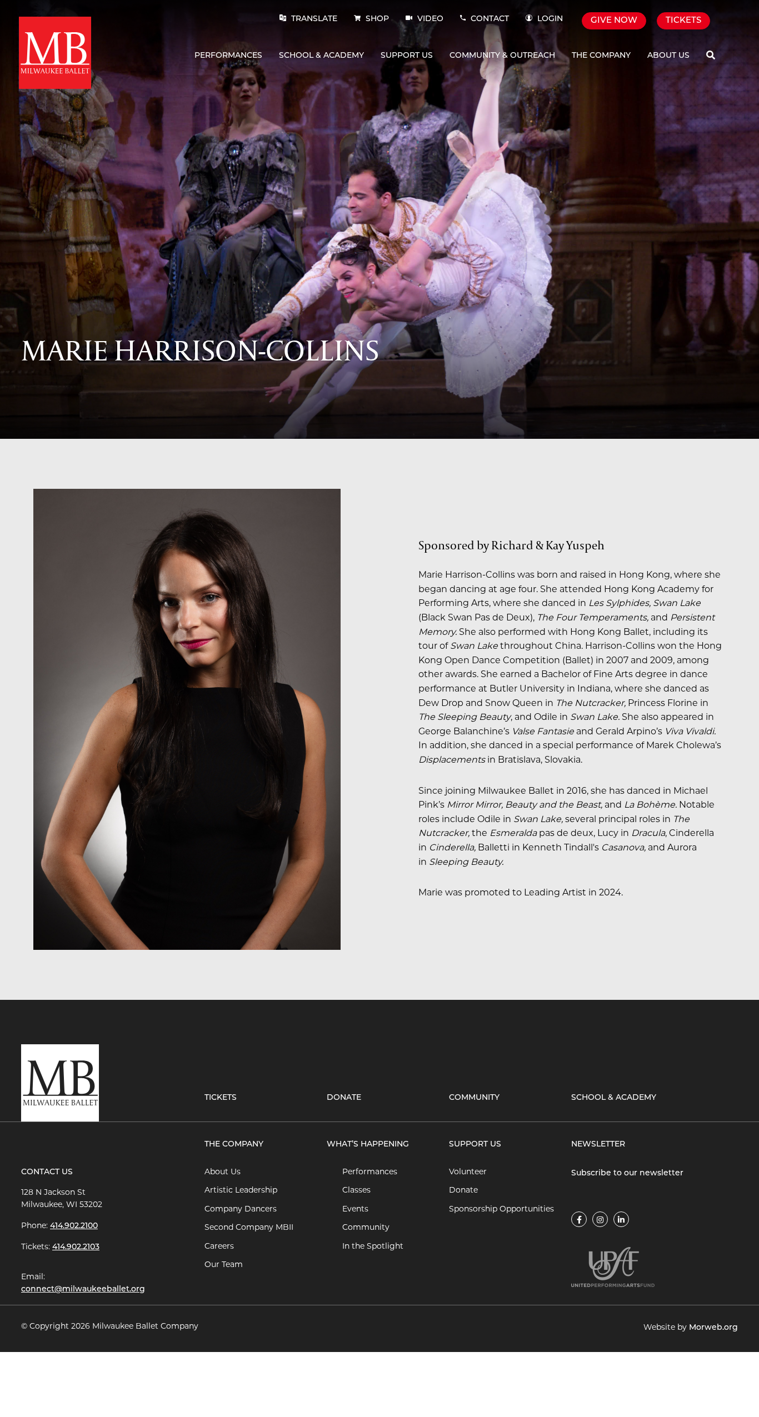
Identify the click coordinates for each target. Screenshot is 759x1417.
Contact (490, 19)
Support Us (407, 56)
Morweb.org (713, 1328)
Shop (377, 19)
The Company (601, 56)
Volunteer (468, 1172)
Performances (228, 56)
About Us (668, 56)
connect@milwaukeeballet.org (83, 1289)
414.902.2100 (74, 1226)
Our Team (223, 1265)
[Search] (710, 55)
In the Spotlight (372, 1247)
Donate (344, 1098)
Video (429, 19)
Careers (219, 1247)
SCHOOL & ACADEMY (613, 1098)
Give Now (614, 21)
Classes (356, 1190)
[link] (579, 1219)
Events (355, 1209)
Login (550, 19)
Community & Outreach (502, 56)
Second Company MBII (248, 1228)
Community (474, 1098)
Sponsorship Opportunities (501, 1209)
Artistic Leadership (240, 1190)
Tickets (683, 21)
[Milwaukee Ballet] (55, 52)
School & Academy (321, 56)
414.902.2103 (75, 1247)
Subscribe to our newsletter (627, 1173)
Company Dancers (240, 1209)
